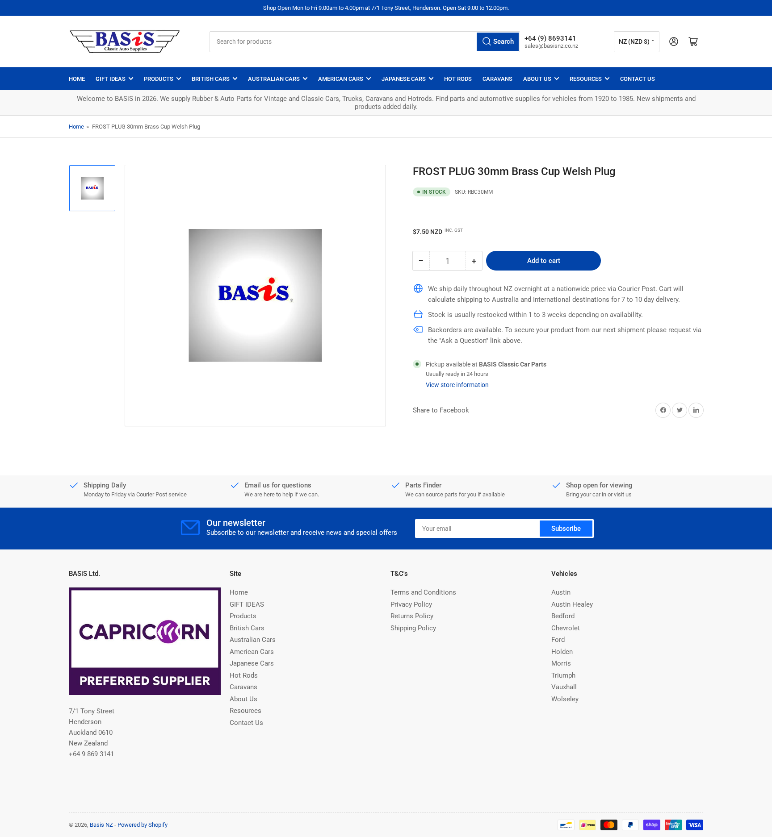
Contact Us (637, 78)
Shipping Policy (413, 628)
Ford (558, 640)
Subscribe (566, 529)
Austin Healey (572, 604)
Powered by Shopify (142, 824)
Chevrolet (565, 628)
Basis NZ (101, 824)
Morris (561, 663)
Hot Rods (458, 78)
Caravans (497, 78)
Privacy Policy (411, 604)
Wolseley (565, 699)
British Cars (211, 78)
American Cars (340, 78)
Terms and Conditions (423, 592)
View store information (457, 384)
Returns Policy (411, 616)
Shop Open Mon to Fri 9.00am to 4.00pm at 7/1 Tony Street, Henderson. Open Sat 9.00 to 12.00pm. (386, 7)
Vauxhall (564, 687)
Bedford (563, 616)
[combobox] (365, 41)
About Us (537, 78)
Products (158, 78)
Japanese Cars (404, 78)
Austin (561, 592)
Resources (586, 78)
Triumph (563, 675)
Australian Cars (274, 78)
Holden (562, 652)
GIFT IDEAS (111, 78)
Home (77, 78)
